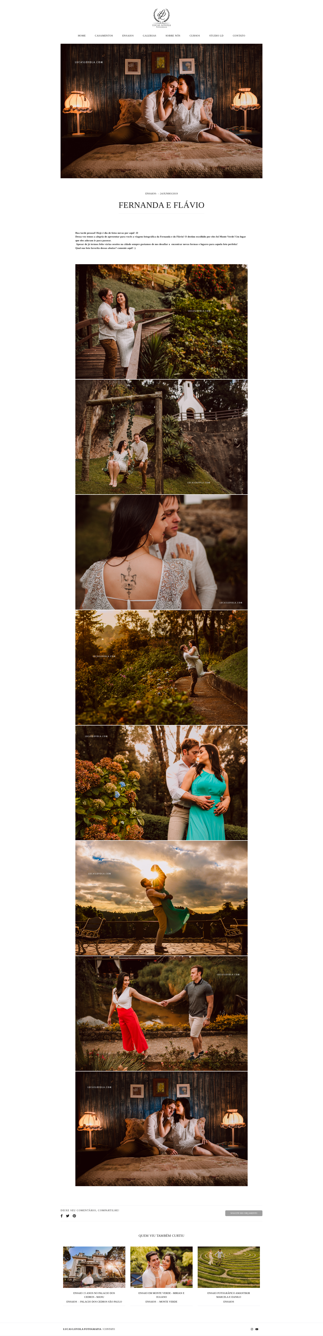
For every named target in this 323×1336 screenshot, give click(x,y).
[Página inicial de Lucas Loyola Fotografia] (161, 16)
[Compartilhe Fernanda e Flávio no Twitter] (67, 1216)
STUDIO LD (216, 35)
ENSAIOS (128, 35)
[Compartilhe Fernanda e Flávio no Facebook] (62, 1216)
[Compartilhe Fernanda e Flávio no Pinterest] (74, 1216)
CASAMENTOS (104, 35)
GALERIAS (149, 35)
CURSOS (195, 35)
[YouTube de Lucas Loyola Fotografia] (256, 1329)
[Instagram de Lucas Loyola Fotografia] (252, 1329)
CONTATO (239, 35)
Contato (109, 1329)
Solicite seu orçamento (243, 1213)
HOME (82, 35)
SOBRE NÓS (173, 35)
